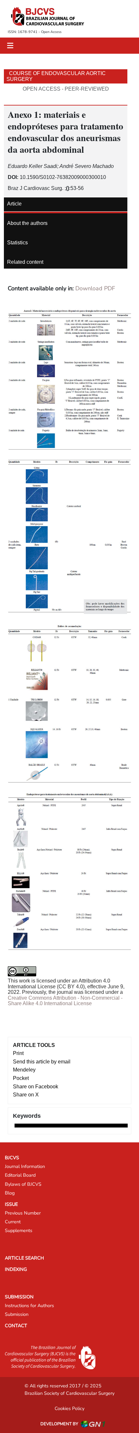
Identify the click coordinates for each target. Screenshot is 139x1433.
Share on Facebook (35, 1086)
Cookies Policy (69, 1408)
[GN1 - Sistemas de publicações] (93, 1424)
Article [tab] (14, 203)
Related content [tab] (25, 262)
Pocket (21, 1078)
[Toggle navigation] (10, 45)
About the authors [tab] (27, 223)
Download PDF (95, 288)
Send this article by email (41, 1061)
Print (18, 1053)
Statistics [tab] (17, 242)
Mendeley (24, 1069)
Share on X (26, 1094)
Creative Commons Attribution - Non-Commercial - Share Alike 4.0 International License (65, 1000)
